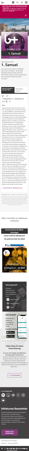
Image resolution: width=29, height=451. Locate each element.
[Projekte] (17, 2)
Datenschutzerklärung (13, 443)
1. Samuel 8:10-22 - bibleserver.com (12, 188)
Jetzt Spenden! (15, 375)
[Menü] (26, 2)
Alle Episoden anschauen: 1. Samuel (19, 90)
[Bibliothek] (13, 2)
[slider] (8, 448)
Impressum (4, 443)
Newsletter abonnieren (9, 432)
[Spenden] (21, 2)
